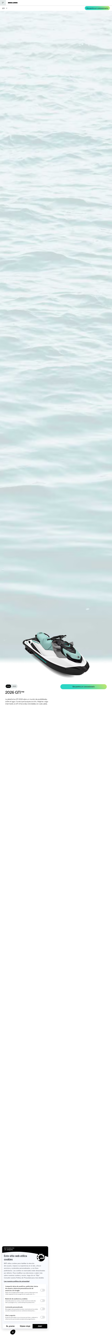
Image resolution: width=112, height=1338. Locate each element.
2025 (14, 686)
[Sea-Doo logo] (13, 2)
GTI (3, 8)
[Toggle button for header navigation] (3, 2)
